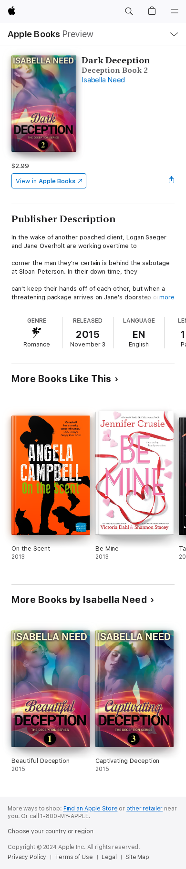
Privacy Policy (27, 857)
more (167, 297)
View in (45, 181)
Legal (109, 857)
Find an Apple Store (90, 808)
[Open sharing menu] (172, 181)
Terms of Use (74, 857)
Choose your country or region (50, 831)
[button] (128, 11)
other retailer (144, 808)
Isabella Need (103, 80)
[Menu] (174, 11)
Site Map (137, 857)
